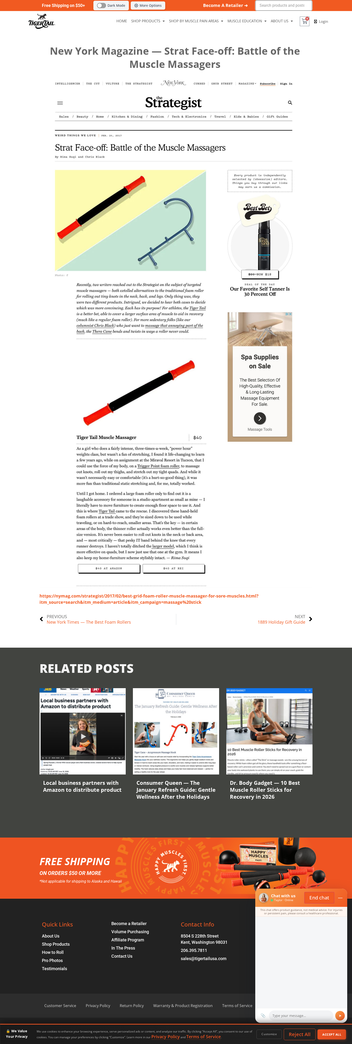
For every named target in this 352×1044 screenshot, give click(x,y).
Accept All (331, 1034)
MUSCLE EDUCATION (244, 21)
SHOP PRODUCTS (145, 21)
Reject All (300, 1034)
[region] (176, 1034)
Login (323, 21)
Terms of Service (203, 1036)
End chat (319, 897)
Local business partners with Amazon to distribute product (82, 786)
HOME (121, 21)
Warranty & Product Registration (183, 1005)
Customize (269, 1034)
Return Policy (132, 1005)
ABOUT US (279, 21)
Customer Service (60, 1005)
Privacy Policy (165, 1036)
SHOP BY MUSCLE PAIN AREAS (194, 21)
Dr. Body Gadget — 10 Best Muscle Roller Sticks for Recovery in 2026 (265, 789)
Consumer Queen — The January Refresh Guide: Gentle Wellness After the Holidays (176, 789)
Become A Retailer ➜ (225, 5)
